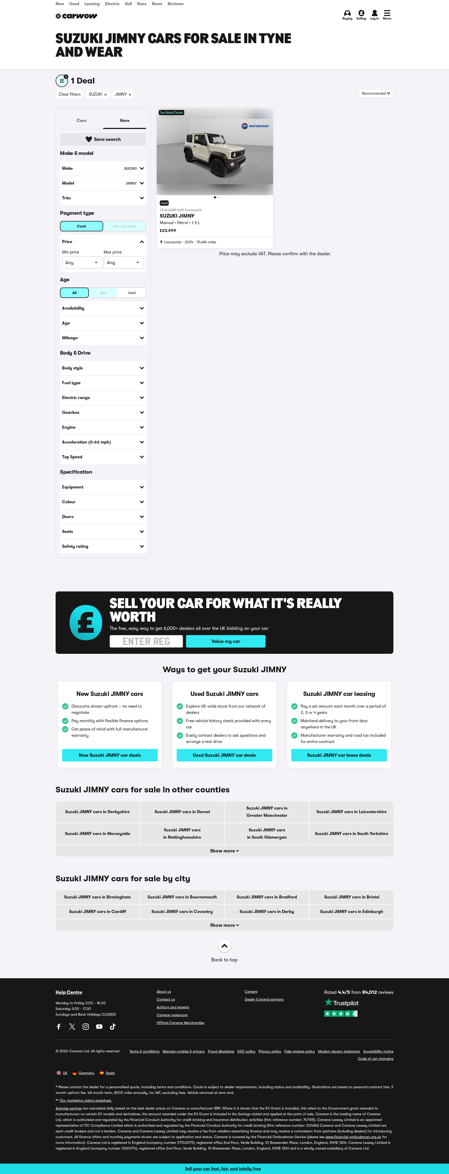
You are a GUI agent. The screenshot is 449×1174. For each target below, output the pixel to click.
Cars (82, 120)
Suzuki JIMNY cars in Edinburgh (351, 911)
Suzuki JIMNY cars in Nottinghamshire (182, 834)
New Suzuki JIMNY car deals (110, 755)
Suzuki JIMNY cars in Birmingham (97, 897)
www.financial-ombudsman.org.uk (353, 1137)
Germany (86, 1073)
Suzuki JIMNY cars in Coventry (182, 911)
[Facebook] (59, 1028)
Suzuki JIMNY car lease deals (339, 755)
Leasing (92, 4)
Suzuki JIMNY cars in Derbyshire (97, 812)
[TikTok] (113, 1028)
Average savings (69, 1108)
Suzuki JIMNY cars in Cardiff (97, 911)
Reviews (176, 4)
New (60, 4)
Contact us (166, 999)
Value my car (226, 641)
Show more (223, 850)
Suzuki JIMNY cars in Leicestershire (351, 812)
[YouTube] (99, 1028)
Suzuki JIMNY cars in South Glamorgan (267, 834)
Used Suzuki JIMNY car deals (224, 755)
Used (74, 4)
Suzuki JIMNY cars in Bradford (267, 897)
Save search (107, 139)
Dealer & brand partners (264, 999)
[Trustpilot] (358, 1007)
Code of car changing (375, 1058)
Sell (128, 4)
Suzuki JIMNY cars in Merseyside (97, 833)
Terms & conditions (144, 1051)
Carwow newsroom (172, 1015)
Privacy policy (270, 1051)
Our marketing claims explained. (86, 1100)
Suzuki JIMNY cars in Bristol (351, 897)
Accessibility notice (378, 1051)
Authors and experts (173, 1007)
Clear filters (70, 94)
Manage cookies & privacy (184, 1051)
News (157, 4)
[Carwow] (76, 16)
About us (164, 991)
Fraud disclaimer (221, 1051)
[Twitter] (72, 1028)
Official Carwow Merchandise (180, 1023)
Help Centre (69, 992)
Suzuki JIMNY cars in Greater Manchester (267, 812)
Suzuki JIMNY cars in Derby (267, 911)
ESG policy (246, 1051)
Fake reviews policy (299, 1051)
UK (65, 1073)
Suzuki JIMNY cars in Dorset (182, 812)
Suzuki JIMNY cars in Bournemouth (182, 897)
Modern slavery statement (339, 1051)
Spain (110, 1073)
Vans (142, 4)
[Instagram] (86, 1028)
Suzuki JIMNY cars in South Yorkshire (351, 833)
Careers (251, 991)
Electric (112, 4)
